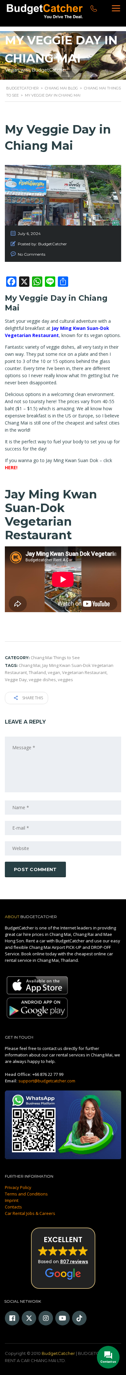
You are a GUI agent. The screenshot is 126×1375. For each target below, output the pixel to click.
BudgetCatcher (58, 1353)
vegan (54, 672)
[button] (63, 1258)
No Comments (31, 254)
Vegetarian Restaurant (84, 672)
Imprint (11, 1200)
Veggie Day (16, 679)
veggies (65, 679)
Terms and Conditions (26, 1194)
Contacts (13, 1207)
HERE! (11, 467)
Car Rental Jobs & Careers (30, 1213)
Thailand (37, 672)
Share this (32, 698)
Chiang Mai (29, 665)
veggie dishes (42, 679)
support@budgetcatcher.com (46, 1081)
